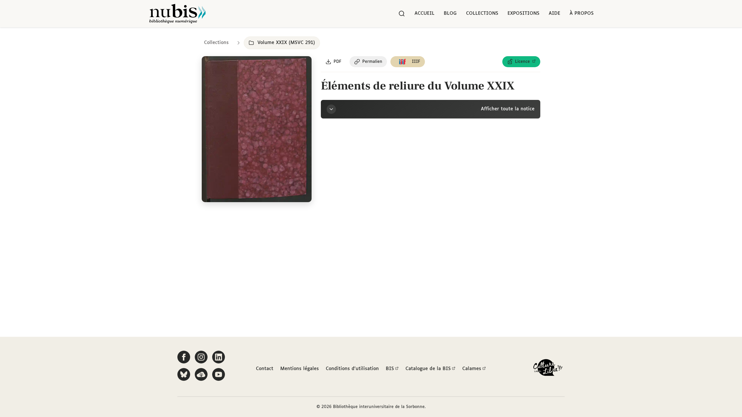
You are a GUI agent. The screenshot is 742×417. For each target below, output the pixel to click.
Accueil (424, 13)
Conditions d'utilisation (352, 368)
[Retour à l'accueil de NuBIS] (177, 13)
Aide (554, 13)
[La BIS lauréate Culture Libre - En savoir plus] (548, 369)
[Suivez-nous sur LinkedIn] (218, 357)
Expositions (523, 13)
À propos (582, 13)
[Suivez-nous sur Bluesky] (183, 374)
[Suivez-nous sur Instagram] (201, 357)
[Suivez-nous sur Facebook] (183, 357)
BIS (390, 368)
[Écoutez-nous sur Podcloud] (201, 374)
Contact (264, 368)
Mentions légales (299, 368)
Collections (482, 13)
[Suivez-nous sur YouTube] (218, 374)
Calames (471, 368)
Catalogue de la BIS (428, 368)
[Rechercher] (401, 13)
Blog (450, 13)
